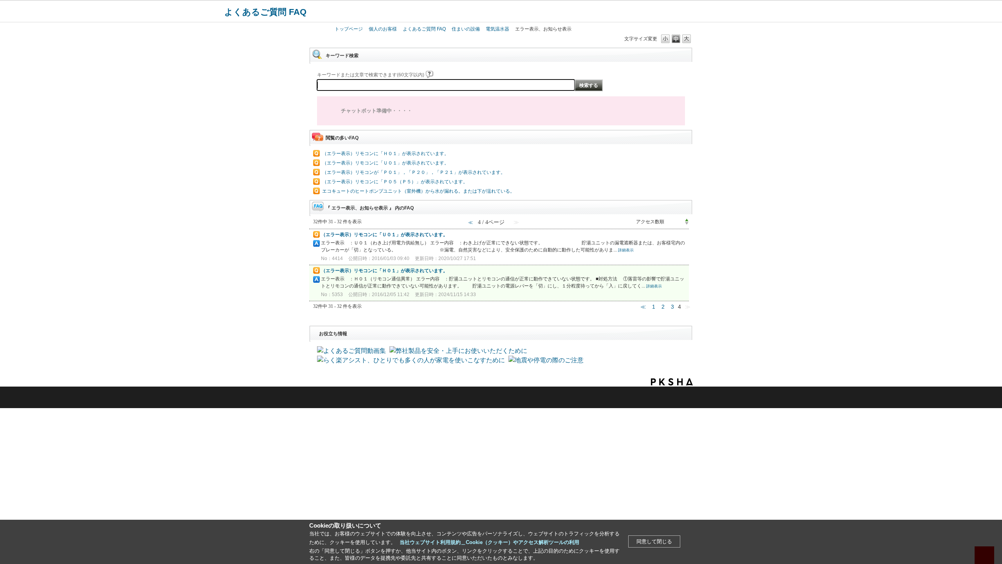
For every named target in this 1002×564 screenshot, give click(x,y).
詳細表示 (626, 250)
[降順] (686, 223)
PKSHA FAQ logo (672, 382)
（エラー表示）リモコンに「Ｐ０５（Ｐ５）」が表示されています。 (395, 181)
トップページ (349, 29)
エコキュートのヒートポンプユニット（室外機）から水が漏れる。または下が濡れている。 (418, 191)
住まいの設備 (466, 29)
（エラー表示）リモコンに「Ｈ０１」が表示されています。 (385, 153)
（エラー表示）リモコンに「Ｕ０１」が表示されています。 (385, 163)
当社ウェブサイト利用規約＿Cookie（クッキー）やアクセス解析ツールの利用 (489, 542)
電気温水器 (497, 29)
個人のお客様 (383, 29)
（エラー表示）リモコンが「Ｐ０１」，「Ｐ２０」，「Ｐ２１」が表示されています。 (413, 172)
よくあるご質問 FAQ (265, 12)
